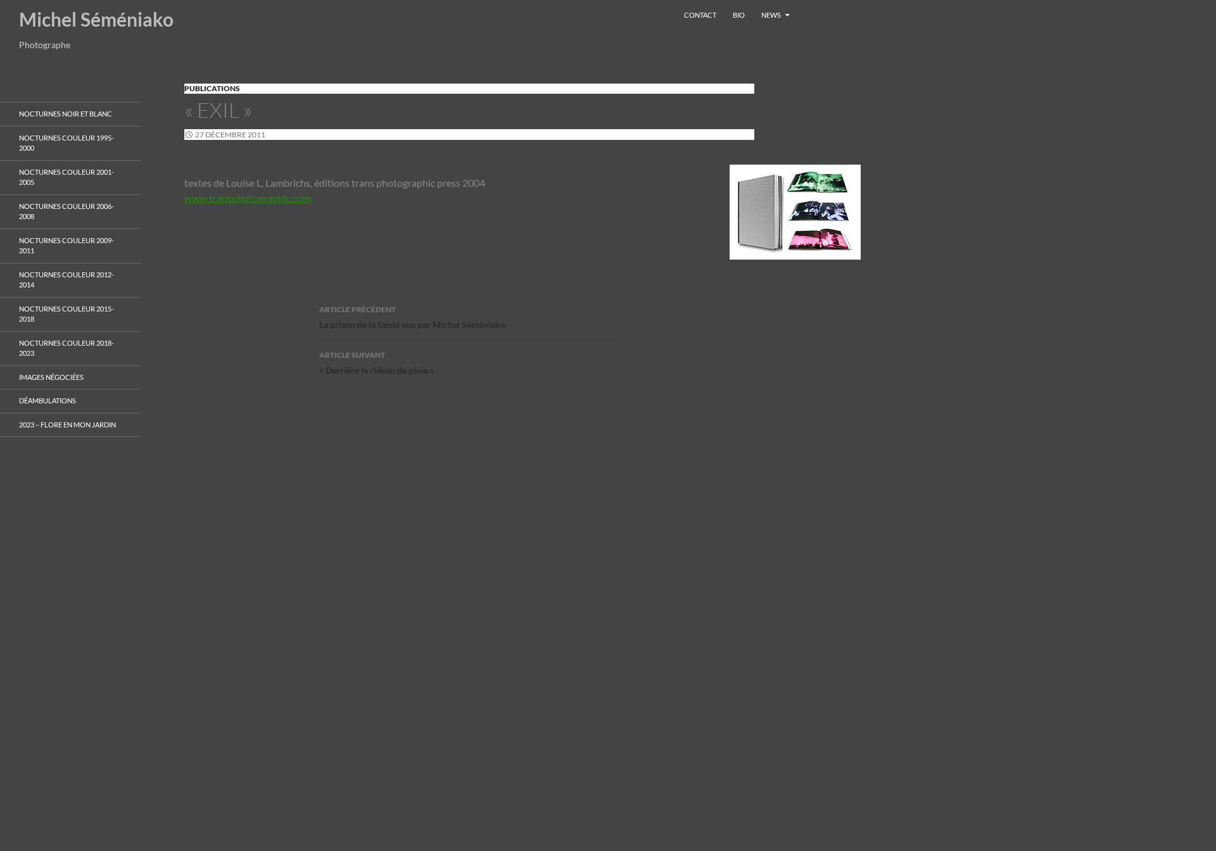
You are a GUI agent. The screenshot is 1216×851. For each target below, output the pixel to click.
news (771, 15)
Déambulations (47, 400)
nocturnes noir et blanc (65, 114)
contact (700, 15)
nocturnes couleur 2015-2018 (66, 314)
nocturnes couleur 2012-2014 (66, 279)
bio (739, 15)
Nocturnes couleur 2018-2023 (66, 348)
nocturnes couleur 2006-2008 (66, 211)
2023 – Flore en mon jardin (67, 424)
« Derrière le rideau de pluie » (376, 362)
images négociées (51, 377)
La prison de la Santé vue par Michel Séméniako (412, 317)
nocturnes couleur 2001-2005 (66, 177)
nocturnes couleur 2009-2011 (66, 245)
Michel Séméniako (96, 19)
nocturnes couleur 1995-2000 (66, 143)
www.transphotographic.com (247, 198)
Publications (212, 88)
